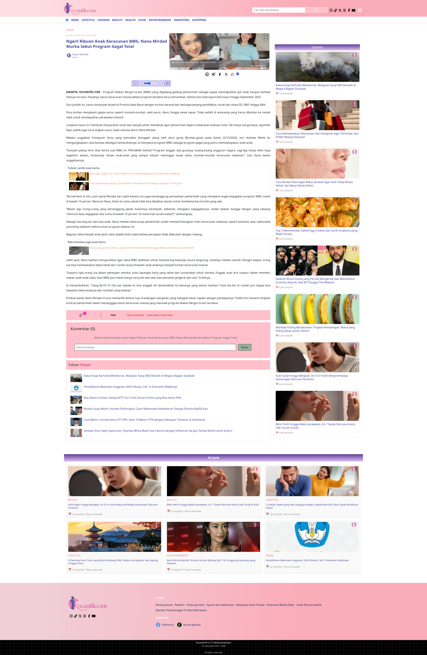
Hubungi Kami (196, 605)
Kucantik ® (201, 642)
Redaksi (180, 605)
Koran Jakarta (191, 624)
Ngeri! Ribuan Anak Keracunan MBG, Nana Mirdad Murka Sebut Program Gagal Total (116, 43)
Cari (316, 10)
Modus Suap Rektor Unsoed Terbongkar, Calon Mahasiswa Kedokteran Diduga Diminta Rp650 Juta (146, 408)
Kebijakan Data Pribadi (250, 605)
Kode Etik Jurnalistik (309, 605)
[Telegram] (213, 74)
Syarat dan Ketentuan (220, 605)
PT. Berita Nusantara (221, 642)
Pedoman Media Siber (281, 605)
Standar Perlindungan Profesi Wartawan (181, 610)
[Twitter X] (226, 74)
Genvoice (168, 624)
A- (135, 83)
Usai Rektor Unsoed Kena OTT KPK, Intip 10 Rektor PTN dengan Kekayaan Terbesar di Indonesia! (144, 420)
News (70, 30)
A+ (167, 83)
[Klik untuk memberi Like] (232, 74)
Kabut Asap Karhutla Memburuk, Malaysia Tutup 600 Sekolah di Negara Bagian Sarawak (139, 376)
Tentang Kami (164, 605)
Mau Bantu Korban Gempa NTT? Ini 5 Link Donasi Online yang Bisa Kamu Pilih (132, 398)
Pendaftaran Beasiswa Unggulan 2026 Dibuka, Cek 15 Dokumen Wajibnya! (130, 386)
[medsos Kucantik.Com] (331, 10)
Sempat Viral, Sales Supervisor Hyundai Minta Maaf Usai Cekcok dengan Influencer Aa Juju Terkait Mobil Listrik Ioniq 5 (158, 430)
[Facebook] (219, 74)
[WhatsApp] (207, 74)
